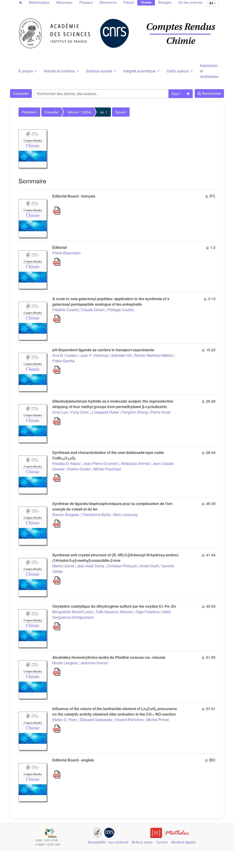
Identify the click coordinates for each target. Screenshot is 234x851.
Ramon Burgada (65, 514)
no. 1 (103, 112)
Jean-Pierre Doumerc (100, 463)
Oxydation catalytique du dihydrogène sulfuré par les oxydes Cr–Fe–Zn (114, 606)
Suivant (120, 112)
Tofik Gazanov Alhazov (114, 611)
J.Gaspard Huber (105, 412)
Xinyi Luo (60, 412)
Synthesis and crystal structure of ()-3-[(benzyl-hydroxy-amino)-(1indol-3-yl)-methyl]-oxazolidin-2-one (115, 557)
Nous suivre (144, 842)
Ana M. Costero (64, 355)
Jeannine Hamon (94, 662)
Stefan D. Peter (64, 719)
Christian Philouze (122, 565)
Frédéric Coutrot (65, 309)
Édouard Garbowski (96, 719)
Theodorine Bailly (96, 514)
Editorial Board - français (73, 196)
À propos (26, 71)
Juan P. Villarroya (94, 355)
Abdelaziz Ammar (135, 463)
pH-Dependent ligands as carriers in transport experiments (103, 349)
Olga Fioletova (148, 611)
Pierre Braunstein (66, 252)
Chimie (146, 2)
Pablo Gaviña (63, 360)
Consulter (21, 93)
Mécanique (64, 2)
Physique (86, 2)
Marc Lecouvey (125, 514)
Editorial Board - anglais (73, 760)
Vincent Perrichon (129, 719)
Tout (174, 93)
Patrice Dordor (79, 469)
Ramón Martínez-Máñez (153, 355)
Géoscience (108, 2)
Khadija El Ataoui (66, 463)
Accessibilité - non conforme (108, 842)
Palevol (128, 2)
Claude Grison (93, 309)
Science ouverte (99, 71)
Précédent (29, 112)
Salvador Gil (121, 355)
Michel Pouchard (107, 469)
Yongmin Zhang (135, 412)
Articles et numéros (60, 71)
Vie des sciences (190, 2)
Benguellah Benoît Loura (72, 611)
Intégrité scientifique (140, 71)
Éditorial (59, 247)
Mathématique (39, 2)
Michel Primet (157, 719)
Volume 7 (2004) (79, 112)
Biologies (164, 2)
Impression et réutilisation (209, 71)
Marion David (63, 565)
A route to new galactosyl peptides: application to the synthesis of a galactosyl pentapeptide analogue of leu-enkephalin (110, 301)
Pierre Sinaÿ (160, 412)
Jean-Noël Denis (90, 565)
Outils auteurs (178, 71)
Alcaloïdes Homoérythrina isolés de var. (108, 657)
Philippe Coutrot (120, 309)
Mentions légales (183, 842)
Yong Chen (79, 412)
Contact (162, 842)
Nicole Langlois (65, 662)
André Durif (149, 565)
